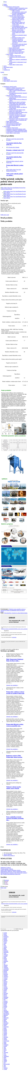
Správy (5, 66)
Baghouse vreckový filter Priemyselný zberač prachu (14, 756)
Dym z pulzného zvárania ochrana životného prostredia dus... (15, 818)
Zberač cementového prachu (19, 871)
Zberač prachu (9, 54)
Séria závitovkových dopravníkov (16, 49)
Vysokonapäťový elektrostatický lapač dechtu (16, 131)
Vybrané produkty (5, 869)
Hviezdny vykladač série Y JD (16, 53)
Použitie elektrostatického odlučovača (11, 874)
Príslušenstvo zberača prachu (12, 6)
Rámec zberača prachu (14, 48)
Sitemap (11, 869)
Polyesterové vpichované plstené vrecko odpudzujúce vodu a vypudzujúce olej (19, 45)
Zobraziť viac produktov (12, 685)
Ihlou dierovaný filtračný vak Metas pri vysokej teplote (18, 29)
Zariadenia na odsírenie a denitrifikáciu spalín (16, 130)
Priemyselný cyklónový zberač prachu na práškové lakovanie (15, 692)
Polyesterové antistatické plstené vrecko (18, 112)
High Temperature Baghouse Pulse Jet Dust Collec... (14, 660)
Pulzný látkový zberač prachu (16, 64)
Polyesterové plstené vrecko (18, 37)
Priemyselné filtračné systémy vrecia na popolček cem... (14, 725)
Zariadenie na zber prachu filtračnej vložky (16, 129)
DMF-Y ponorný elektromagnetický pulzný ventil (19, 11)
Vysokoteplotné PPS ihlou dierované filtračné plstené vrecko (19, 26)
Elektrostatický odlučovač (6, 871)
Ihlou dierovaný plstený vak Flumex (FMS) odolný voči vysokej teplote (18, 23)
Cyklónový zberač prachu (15, 55)
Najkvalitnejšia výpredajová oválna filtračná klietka (15, 613)
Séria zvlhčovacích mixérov (15, 50)
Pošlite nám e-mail (5, 214)
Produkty (5, 5)
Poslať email (3, 887)
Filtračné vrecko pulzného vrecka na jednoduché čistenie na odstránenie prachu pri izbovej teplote (13, 610)
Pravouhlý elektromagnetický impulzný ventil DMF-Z (18, 14)
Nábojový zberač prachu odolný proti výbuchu (13, 787)
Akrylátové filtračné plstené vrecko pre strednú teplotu (18, 17)
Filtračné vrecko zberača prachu (16, 15)
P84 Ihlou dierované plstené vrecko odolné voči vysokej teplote (18, 32)
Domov (5, 4)
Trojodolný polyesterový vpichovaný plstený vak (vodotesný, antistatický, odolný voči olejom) (19, 40)
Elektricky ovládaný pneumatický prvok (18, 8)
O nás (4, 68)
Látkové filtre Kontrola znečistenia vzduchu (10, 870)
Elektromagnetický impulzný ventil (17, 9)
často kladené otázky (8, 67)
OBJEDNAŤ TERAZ (6, 867)
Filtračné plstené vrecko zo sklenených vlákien (18, 20)
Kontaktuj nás (6, 69)
